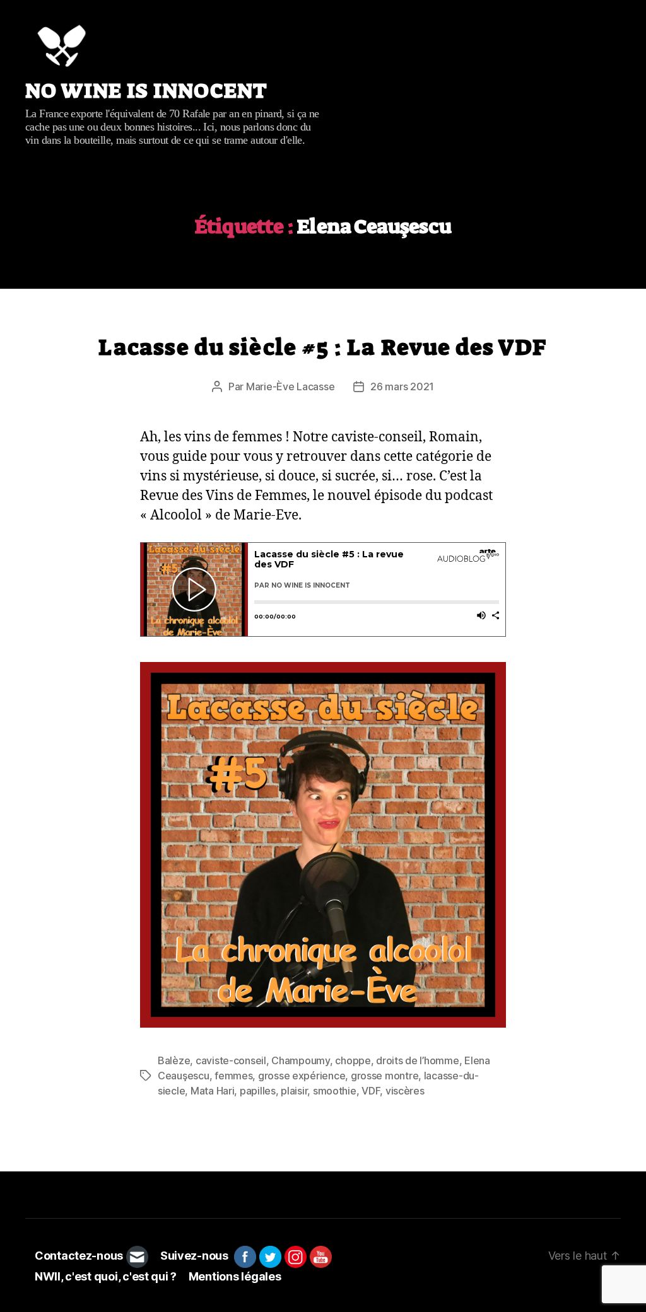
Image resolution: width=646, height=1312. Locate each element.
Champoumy (300, 1060)
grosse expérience (301, 1075)
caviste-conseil (231, 1060)
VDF (370, 1090)
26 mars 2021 (402, 386)
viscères (405, 1090)
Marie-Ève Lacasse (290, 386)
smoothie (334, 1090)
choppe (352, 1060)
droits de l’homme (417, 1060)
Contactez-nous (79, 1255)
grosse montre (385, 1075)
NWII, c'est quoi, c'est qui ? (106, 1276)
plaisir (294, 1090)
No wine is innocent (146, 91)
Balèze (174, 1060)
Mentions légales (235, 1276)
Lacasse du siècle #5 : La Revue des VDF (322, 347)
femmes (233, 1075)
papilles (258, 1090)
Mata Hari (213, 1090)
